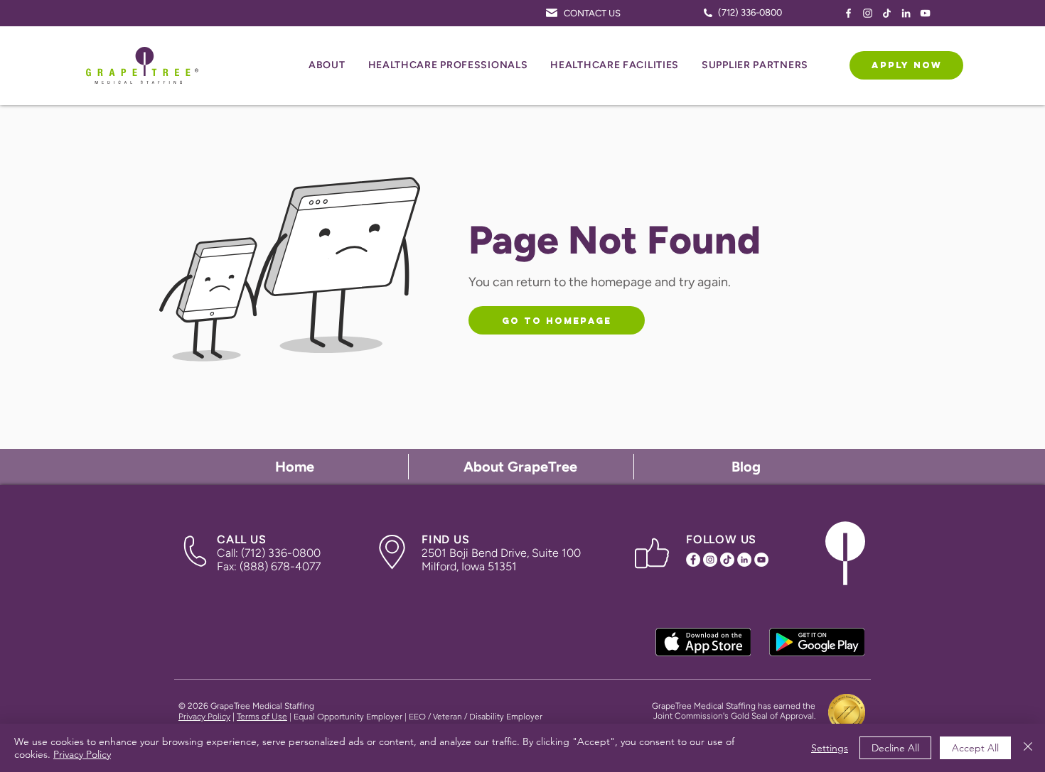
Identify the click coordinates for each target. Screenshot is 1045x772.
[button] (327, 66)
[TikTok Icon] (887, 13)
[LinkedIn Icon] (906, 13)
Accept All (975, 747)
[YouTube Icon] (925, 13)
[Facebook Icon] (848, 13)
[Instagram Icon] (868, 13)
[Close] (1027, 748)
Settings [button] (829, 747)
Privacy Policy (204, 717)
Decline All (895, 747)
